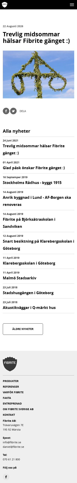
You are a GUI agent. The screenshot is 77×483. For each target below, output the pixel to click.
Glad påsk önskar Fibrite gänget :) (34, 167)
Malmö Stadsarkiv (19, 277)
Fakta (7, 398)
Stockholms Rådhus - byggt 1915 (32, 182)
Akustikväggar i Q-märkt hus (29, 307)
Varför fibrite (13, 392)
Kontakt (9, 414)
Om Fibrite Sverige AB (18, 409)
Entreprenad (12, 403)
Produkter (11, 381)
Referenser (11, 386)
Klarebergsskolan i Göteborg (29, 263)
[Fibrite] (4, 4)
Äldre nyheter (22, 329)
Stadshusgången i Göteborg (28, 292)
